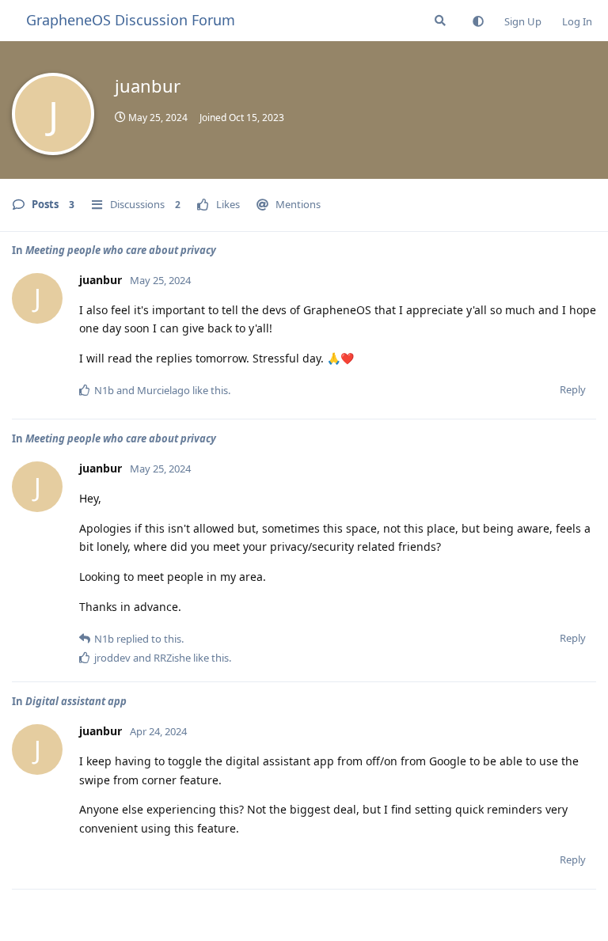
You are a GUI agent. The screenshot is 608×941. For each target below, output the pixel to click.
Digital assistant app (76, 701)
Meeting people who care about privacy (120, 250)
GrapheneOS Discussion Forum (130, 19)
